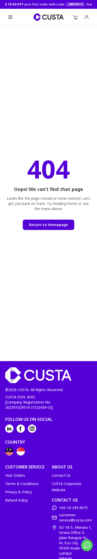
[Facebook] (21, 428)
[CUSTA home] (48, 17)
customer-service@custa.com (75, 517)
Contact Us (61, 475)
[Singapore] (21, 451)
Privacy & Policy (18, 491)
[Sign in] (86, 17)
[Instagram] (32, 428)
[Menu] (10, 17)
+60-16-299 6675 (73, 507)
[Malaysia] (9, 451)
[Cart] (75, 17)
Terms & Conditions (22, 483)
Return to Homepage (48, 224)
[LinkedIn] (9, 428)
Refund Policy (16, 500)
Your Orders (15, 475)
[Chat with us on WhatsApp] (87, 545)
